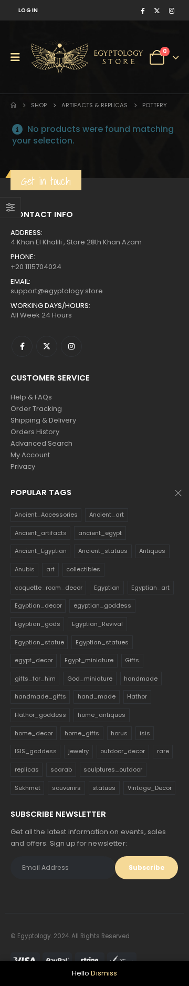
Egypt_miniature (89, 660)
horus (119, 733)
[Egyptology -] (69, 57)
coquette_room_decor (48, 587)
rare (163, 751)
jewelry (78, 751)
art (50, 569)
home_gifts (82, 733)
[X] (157, 10)
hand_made (97, 696)
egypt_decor (34, 660)
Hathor (137, 696)
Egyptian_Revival (97, 624)
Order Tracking (36, 409)
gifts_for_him (35, 678)
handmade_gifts (40, 696)
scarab (61, 769)
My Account (30, 455)
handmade (141, 678)
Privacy (22, 466)
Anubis (25, 569)
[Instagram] (171, 10)
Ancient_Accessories (46, 514)
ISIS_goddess (36, 751)
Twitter (46, 346)
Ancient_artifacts (41, 533)
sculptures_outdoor (112, 769)
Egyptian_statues (102, 642)
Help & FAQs (31, 397)
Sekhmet (27, 788)
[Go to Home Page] (13, 105)
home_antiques (101, 715)
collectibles (83, 569)
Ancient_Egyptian (41, 551)
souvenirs (66, 788)
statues (104, 788)
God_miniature (89, 678)
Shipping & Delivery (43, 420)
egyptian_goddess (102, 605)
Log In (28, 10)
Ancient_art (106, 514)
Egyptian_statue (39, 642)
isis (145, 733)
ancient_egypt (100, 533)
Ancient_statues (103, 551)
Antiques (152, 551)
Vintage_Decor (150, 788)
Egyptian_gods (37, 624)
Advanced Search (41, 443)
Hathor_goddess (40, 715)
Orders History (34, 432)
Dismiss (104, 973)
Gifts (132, 660)
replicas (27, 769)
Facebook (22, 346)
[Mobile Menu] (18, 57)
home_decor (34, 733)
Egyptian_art (150, 587)
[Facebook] (142, 10)
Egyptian (107, 587)
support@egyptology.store (56, 291)
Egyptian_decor (38, 605)
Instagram (71, 346)
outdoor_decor (122, 751)
